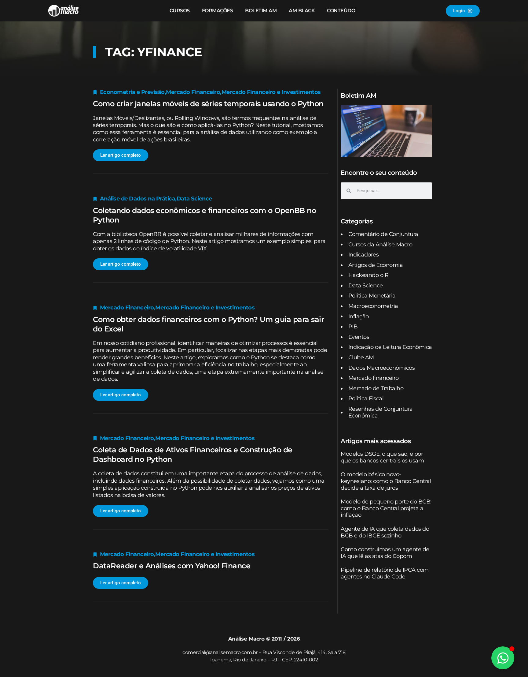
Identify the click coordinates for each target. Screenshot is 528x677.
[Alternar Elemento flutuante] (502, 657)
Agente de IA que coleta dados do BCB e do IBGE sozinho (385, 532)
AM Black (302, 10)
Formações (217, 10)
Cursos (180, 10)
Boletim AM (261, 10)
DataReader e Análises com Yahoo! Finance (171, 565)
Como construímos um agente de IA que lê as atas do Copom (385, 552)
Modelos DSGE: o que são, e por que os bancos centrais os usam (382, 457)
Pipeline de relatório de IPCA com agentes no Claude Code (385, 573)
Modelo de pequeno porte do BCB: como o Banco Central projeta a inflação (386, 508)
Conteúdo (341, 10)
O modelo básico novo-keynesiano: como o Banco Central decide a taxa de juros (386, 481)
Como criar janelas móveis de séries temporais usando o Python (208, 103)
